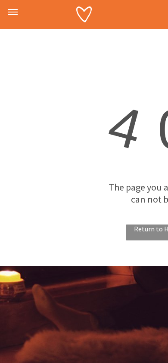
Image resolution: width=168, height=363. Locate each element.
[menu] (13, 12)
